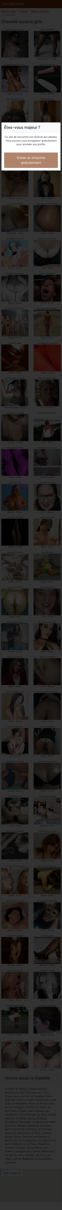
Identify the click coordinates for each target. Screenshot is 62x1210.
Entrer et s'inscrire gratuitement (31, 160)
